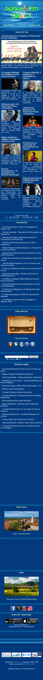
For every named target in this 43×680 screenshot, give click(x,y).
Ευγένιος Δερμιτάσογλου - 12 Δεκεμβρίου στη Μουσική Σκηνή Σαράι (10, 172)
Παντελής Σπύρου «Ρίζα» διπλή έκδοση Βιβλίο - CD (21, 386)
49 (31, 217)
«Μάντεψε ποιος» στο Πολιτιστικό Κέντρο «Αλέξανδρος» (10, 106)
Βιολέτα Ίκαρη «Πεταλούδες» (13, 389)
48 (28, 217)
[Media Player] (16, 346)
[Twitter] (18, 610)
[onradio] (6, 657)
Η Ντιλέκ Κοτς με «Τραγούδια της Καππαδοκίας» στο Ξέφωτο (31, 146)
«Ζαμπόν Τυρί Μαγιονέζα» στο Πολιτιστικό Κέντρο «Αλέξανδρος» (31, 111)
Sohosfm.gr (17, 662)
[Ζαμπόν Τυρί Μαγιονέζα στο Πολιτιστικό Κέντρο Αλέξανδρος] (32, 126)
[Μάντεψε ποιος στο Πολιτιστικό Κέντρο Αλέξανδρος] (11, 120)
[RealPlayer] (27, 346)
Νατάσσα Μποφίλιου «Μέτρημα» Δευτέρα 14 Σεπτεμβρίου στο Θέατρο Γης (18, 238)
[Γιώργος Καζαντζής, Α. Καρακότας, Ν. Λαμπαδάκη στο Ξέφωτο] (32, 91)
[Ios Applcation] (30, 623)
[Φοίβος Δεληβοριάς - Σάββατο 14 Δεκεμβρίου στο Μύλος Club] (11, 154)
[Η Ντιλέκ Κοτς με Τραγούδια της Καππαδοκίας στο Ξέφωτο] (32, 161)
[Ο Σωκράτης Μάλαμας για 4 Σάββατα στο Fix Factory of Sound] (11, 89)
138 (36, 217)
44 (14, 217)
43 (11, 217)
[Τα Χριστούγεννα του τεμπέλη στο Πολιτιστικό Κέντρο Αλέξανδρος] (21, 62)
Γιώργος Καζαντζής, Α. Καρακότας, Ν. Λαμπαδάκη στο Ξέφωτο (32, 75)
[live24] (16, 657)
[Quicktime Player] (32, 346)
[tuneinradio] (36, 657)
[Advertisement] (21, 468)
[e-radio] (26, 657)
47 (24, 217)
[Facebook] (13, 610)
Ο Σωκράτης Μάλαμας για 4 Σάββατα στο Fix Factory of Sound (10, 74)
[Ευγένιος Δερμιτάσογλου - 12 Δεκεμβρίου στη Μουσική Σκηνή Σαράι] (11, 187)
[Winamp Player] (21, 346)
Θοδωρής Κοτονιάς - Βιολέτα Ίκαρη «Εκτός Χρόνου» (22, 423)
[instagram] (30, 610)
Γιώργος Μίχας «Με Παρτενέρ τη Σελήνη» (18, 419)
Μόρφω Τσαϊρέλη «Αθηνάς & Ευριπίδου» (17, 374)
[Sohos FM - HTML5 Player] (10, 346)
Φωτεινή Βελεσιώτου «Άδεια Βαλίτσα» (16, 401)
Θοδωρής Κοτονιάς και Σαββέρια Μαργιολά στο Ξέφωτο (32, 180)
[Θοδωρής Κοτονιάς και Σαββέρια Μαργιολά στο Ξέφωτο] (32, 194)
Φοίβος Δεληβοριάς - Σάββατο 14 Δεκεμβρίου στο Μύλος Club (10, 139)
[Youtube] (24, 610)
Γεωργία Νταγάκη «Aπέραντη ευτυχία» (17, 392)
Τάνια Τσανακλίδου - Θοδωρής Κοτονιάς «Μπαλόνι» (22, 377)
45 (17, 217)
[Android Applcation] (13, 623)
